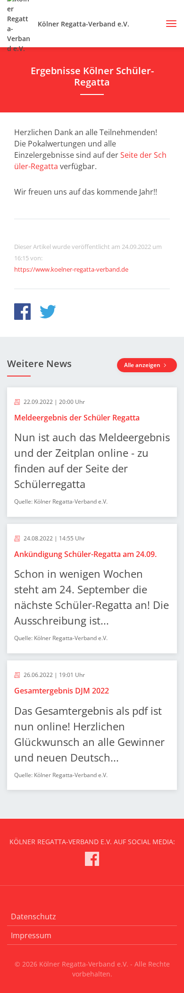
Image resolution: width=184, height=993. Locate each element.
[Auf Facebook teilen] (22, 313)
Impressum (31, 935)
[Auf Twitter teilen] (48, 313)
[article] (92, 452)
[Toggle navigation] (168, 23)
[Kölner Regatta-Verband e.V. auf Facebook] (92, 860)
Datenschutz (33, 916)
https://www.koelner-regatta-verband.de (71, 269)
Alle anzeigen (143, 365)
